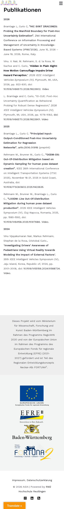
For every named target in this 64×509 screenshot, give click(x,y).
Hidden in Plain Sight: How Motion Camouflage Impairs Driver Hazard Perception (30, 70)
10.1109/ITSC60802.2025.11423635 (23, 187)
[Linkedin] (32, 498)
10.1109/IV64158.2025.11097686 (22, 221)
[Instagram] (25, 498)
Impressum (18, 480)
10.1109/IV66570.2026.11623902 (22, 89)
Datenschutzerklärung (39, 480)
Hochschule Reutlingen (32, 491)
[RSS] (38, 498)
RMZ (48, 486)
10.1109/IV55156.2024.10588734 (41, 268)
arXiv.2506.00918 (28, 147)
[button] (61, 3)
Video (45, 89)
